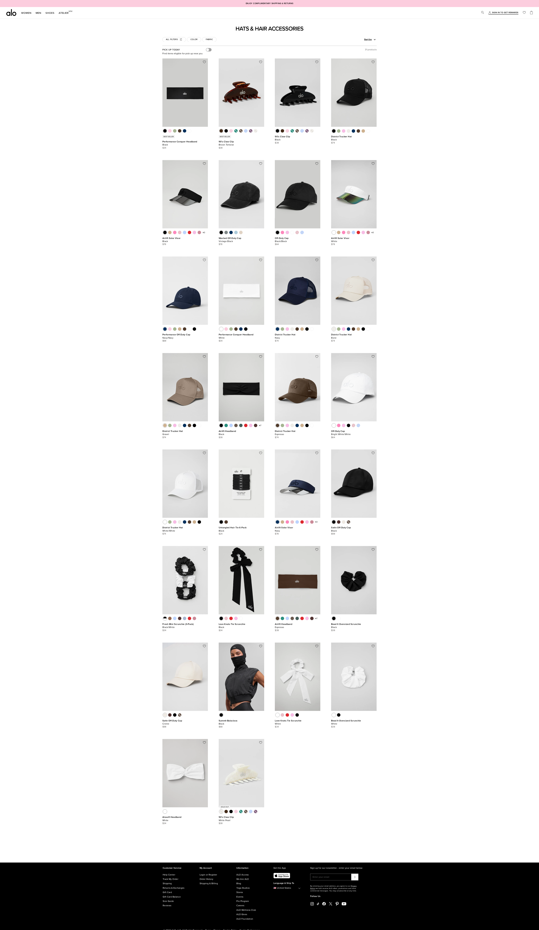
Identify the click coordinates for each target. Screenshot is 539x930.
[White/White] (368, 131)
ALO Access (242, 874)
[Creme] (343, 522)
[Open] (375, 40)
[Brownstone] (255, 425)
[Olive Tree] (236, 425)
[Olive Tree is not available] (348, 522)
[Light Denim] (236, 232)
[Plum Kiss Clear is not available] (251, 131)
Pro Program (242, 901)
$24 (221, 533)
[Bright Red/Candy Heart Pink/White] (189, 618)
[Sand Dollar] (241, 232)
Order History (206, 879)
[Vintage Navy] (231, 232)
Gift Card (167, 892)
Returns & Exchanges (173, 888)
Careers (240, 905)
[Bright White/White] (292, 232)
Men (38, 12)
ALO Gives (241, 914)
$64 (277, 244)
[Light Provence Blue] (184, 232)
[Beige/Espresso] (226, 522)
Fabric (209, 39)
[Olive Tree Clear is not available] (241, 131)
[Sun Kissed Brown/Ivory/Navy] (170, 618)
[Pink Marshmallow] (170, 131)
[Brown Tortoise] (221, 131)
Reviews (167, 905)
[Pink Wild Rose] (199, 232)
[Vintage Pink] (179, 232)
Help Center (169, 874)
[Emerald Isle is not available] (236, 131)
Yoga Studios (243, 888)
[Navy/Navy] (165, 329)
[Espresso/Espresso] (184, 329)
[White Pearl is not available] (255, 131)
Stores (239, 892)
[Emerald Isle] (226, 425)
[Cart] (531, 13)
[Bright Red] (189, 232)
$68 (164, 340)
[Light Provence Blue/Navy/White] (175, 618)
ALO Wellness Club (246, 910)
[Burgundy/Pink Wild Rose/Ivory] (194, 618)
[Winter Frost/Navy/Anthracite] (184, 618)
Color (194, 39)
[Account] (489, 12)
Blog (238, 883)
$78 (164, 244)
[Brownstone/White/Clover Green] (179, 618)
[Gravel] (363, 131)
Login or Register (208, 874)
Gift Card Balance (172, 896)
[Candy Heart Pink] (343, 131)
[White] (189, 131)
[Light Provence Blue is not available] (302, 232)
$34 (164, 147)
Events (239, 896)
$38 (221, 147)
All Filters (172, 39)
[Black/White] (165, 618)
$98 (333, 533)
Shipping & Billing (209, 883)
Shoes (49, 12)
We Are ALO (242, 879)
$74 (333, 142)
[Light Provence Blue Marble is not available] (246, 131)
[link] (505, 12)
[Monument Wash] (226, 232)
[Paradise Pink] (175, 232)
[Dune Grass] (175, 131)
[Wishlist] (524, 13)
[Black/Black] (277, 232)
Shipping (167, 883)
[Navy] (184, 131)
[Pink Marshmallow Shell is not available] (231, 131)
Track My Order (170, 879)
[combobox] (360, 39)
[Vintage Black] (221, 232)
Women (26, 12)
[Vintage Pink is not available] (297, 232)
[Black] (165, 131)
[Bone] (348, 131)
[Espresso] (179, 131)
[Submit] (354, 877)
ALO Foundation (244, 918)
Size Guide (168, 901)
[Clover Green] (241, 425)
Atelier (64, 12)
